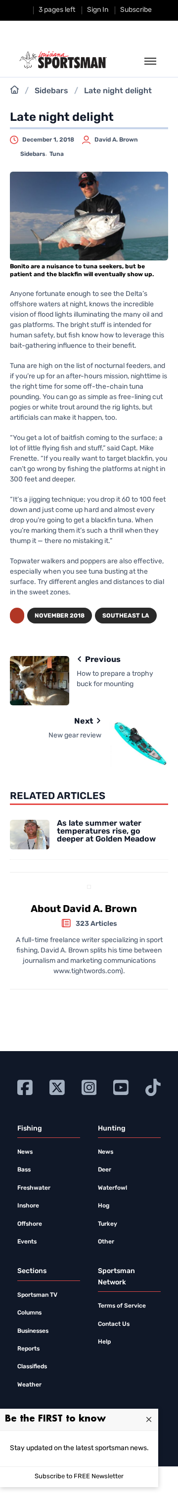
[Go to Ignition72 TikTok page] (153, 1087)
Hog (103, 1206)
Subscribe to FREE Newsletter (79, 1476)
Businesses (32, 1331)
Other (106, 1242)
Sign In (97, 10)
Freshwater (33, 1188)
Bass (24, 1170)
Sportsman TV (37, 1295)
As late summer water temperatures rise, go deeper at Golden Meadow (106, 831)
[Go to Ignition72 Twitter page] (57, 1087)
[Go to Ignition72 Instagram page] (89, 1087)
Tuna (56, 154)
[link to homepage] (63, 60)
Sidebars (51, 91)
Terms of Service (122, 1306)
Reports (28, 1349)
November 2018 (60, 616)
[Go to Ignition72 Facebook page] (25, 1087)
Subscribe (136, 10)
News (25, 1152)
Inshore (28, 1206)
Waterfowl (112, 1188)
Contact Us (114, 1324)
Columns (29, 1313)
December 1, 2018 (48, 140)
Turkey (107, 1224)
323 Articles (96, 924)
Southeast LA (125, 616)
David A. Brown (116, 140)
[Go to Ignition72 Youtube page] (121, 1087)
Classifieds (32, 1367)
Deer (104, 1170)
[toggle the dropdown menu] (150, 61)
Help (104, 1342)
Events (27, 1242)
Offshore (29, 1224)
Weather (29, 1385)
